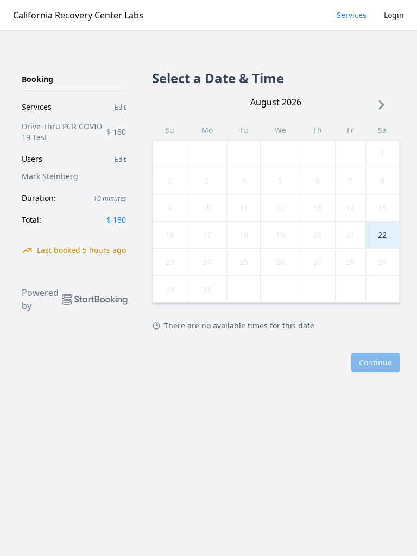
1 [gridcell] (382, 153)
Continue (375, 362)
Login (394, 15)
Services (352, 15)
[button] (381, 104)
